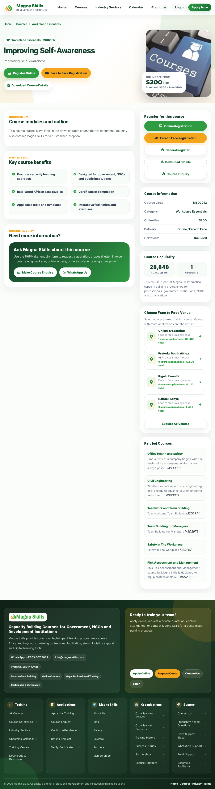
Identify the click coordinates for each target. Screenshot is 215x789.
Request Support (146, 762)
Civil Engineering (159, 480)
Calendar (136, 7)
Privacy (197, 783)
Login (179, 7)
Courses (81, 7)
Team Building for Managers (167, 526)
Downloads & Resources (17, 757)
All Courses (16, 713)
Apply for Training (62, 713)
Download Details (178, 162)
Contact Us (192, 673)
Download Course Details (30, 85)
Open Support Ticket (186, 735)
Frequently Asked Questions (189, 723)
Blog (96, 721)
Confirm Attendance (64, 730)
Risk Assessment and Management (172, 562)
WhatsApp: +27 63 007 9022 (29, 657)
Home (62, 7)
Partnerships (143, 754)
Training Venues (19, 747)
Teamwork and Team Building (168, 508)
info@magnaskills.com (69, 657)
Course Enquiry (177, 174)
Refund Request (61, 738)
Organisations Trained (144, 715)
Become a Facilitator (184, 764)
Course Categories (21, 721)
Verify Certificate (62, 747)
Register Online (24, 73)
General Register (177, 150)
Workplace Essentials (46, 24)
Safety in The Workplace (164, 544)
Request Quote (167, 673)
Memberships (102, 755)
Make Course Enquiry (37, 272)
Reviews (98, 738)
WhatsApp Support (190, 746)
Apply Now (199, 7)
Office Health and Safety (165, 453)
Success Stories (145, 746)
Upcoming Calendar (21, 738)
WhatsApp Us (77, 272)
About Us (99, 713)
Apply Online (141, 673)
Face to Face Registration (69, 73)
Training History (145, 737)
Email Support (186, 754)
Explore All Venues (175, 424)
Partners (98, 747)
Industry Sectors (108, 7)
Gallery (97, 730)
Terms (207, 783)
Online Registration (178, 126)
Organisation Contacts (143, 727)
